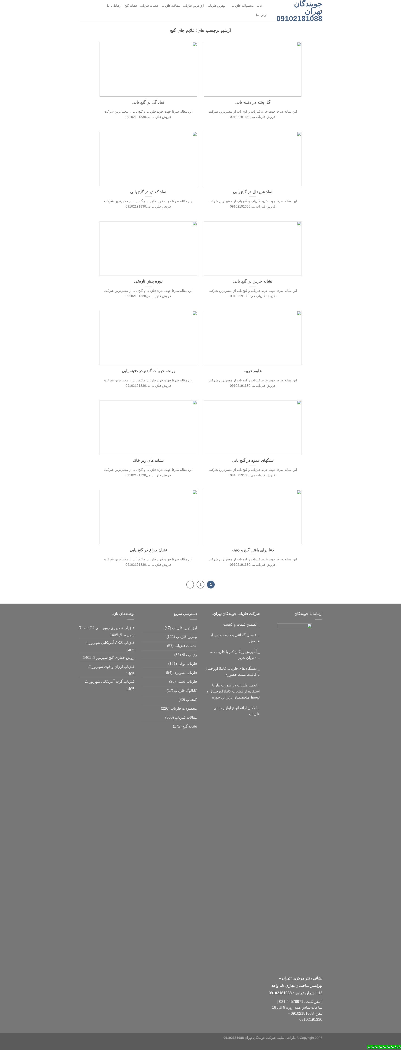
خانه (259, 5)
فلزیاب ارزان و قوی (119, 667)
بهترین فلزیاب (216, 5)
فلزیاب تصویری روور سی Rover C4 (106, 628)
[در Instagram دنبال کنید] (100, 10)
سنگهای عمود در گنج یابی (253, 460)
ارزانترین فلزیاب (193, 5)
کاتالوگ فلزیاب (185, 690)
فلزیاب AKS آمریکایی (117, 643)
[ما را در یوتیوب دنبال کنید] (88, 10)
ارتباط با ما (114, 5)
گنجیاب (191, 700)
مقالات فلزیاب (171, 5)
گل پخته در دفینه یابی (252, 102)
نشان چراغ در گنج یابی (148, 550)
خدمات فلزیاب (149, 5)
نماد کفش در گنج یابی (148, 192)
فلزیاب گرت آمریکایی (117, 681)
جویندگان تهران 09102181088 (299, 11)
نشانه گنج (131, 5)
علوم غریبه (253, 371)
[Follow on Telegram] (82, 10)
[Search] (267, 5)
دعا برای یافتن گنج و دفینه (253, 550)
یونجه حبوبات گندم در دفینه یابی (148, 371)
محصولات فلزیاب (242, 5)
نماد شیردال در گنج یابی (252, 192)
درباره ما (261, 15)
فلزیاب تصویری (185, 673)
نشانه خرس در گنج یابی (252, 281)
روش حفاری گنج (121, 658)
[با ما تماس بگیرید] (94, 10)
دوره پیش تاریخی (148, 281)
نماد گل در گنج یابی (148, 102)
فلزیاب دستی (187, 681)
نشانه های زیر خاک (148, 460)
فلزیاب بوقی (187, 664)
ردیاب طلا (189, 655)
